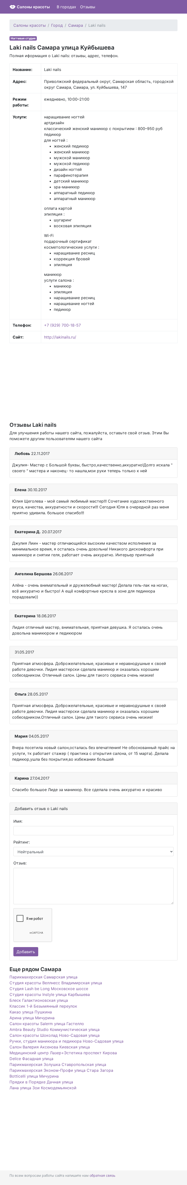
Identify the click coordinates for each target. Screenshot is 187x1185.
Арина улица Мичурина (32, 1017)
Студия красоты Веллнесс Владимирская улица (55, 982)
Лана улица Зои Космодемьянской (42, 1087)
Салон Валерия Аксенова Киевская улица (49, 1047)
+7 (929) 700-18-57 (62, 325)
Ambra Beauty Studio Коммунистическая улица (54, 1029)
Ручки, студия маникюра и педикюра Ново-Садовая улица (66, 1041)
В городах (66, 6)
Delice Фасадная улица (31, 1058)
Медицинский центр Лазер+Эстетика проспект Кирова (63, 1052)
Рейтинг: (21, 842)
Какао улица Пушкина (30, 1012)
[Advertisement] (93, 382)
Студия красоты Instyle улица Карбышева (49, 994)
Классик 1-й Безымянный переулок (43, 1006)
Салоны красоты (33, 6)
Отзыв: (20, 863)
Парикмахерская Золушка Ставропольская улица (57, 1064)
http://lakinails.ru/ (60, 337)
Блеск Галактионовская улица (38, 1000)
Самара (75, 25)
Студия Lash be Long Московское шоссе (48, 988)
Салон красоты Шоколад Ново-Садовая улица (54, 1035)
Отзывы (87, 6)
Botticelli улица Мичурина (34, 1076)
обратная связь (102, 1175)
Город (57, 25)
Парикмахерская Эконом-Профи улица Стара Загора (61, 1070)
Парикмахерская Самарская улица (43, 977)
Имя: (17, 821)
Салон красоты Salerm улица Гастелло (46, 1023)
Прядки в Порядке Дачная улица (41, 1082)
